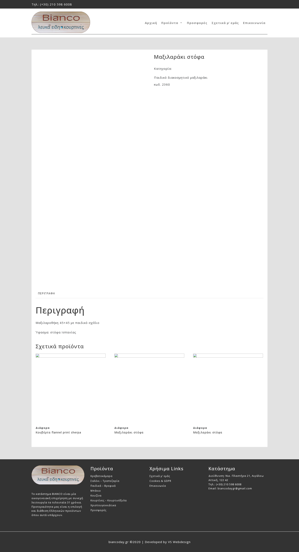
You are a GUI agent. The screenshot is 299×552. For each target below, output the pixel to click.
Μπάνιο (96, 490)
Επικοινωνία (254, 23)
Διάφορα (180, 68)
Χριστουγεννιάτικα (103, 505)
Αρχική (151, 23)
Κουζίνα (96, 495)
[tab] (46, 293)
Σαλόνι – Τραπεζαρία (105, 481)
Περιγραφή (46, 293)
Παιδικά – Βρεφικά (103, 486)
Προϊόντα (169, 23)
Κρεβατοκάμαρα (101, 476)
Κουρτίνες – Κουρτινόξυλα (109, 500)
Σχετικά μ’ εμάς (225, 23)
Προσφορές (197, 23)
